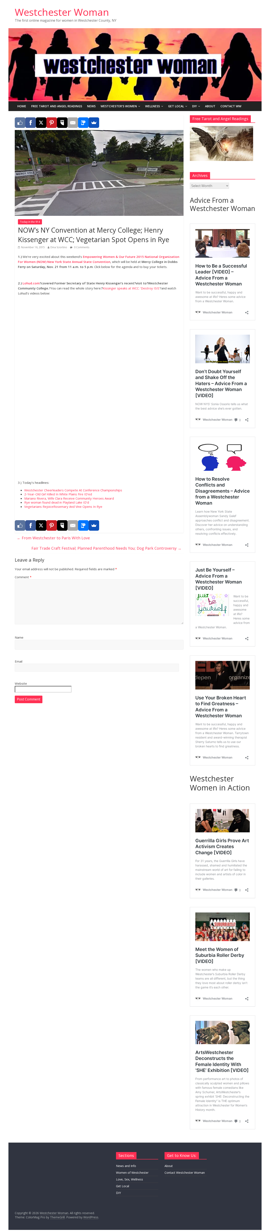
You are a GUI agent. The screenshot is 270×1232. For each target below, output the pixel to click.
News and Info (126, 1166)
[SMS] (83, 122)
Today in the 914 (30, 222)
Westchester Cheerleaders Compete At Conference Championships (73, 490)
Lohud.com (31, 283)
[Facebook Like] (20, 122)
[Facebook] (30, 122)
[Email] (73, 122)
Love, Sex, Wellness (129, 1179)
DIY (194, 106)
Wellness (152, 106)
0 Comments (81, 247)
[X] (41, 122)
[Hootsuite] (62, 122)
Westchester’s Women (119, 106)
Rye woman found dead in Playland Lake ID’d (56, 502)
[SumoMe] (94, 122)
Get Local (176, 106)
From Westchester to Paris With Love (53, 537)
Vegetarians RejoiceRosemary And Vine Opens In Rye (63, 506)
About (210, 106)
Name (19, 637)
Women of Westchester (132, 1173)
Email (18, 661)
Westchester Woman (62, 12)
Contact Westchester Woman (185, 1173)
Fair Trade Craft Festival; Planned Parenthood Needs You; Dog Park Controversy (106, 548)
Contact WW (230, 106)
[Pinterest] (51, 122)
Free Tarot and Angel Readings (56, 106)
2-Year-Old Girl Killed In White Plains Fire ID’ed (58, 494)
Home (21, 106)
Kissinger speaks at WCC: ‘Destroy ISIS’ (131, 288)
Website (21, 683)
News (91, 106)
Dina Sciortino (58, 247)
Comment (23, 577)
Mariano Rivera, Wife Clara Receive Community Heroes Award (69, 498)
